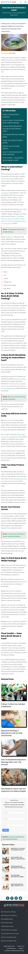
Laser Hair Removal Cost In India (10, 933)
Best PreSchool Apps (7, 922)
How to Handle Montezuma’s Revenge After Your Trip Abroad (13, 762)
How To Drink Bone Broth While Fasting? (12, 153)
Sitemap (21, 948)
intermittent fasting (19, 379)
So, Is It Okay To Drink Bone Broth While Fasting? (13, 121)
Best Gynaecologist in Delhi (8, 940)
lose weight (4, 193)
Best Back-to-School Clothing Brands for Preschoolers (18, 849)
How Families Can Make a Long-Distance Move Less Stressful (18, 858)
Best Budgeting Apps (7, 919)
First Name (5, 810)
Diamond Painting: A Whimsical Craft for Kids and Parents (11, 733)
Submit (5, 830)
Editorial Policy (11, 948)
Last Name (5, 816)
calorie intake (23, 209)
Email (4, 822)
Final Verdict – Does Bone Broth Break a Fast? (13, 159)
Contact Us (20, 946)
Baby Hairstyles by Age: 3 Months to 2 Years (17, 884)
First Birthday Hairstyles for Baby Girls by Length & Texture (17, 876)
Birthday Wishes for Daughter (9, 930)
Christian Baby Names (7, 926)
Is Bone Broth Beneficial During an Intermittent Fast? (12, 128)
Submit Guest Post (9, 946)
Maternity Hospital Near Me (8, 937)
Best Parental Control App (8, 911)
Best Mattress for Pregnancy (9, 915)
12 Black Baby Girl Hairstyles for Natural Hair (18, 867)
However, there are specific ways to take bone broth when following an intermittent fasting (13, 386)
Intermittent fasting (7, 178)
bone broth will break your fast (13, 308)
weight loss (9, 237)
